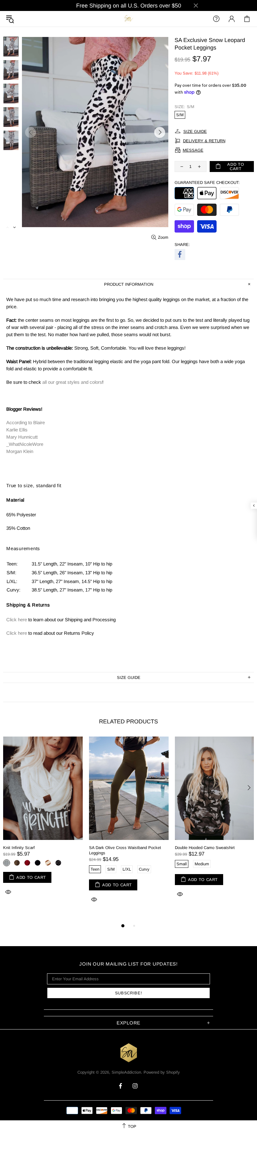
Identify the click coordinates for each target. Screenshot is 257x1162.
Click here (16, 619)
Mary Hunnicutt (22, 437)
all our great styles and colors (72, 382)
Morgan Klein (19, 451)
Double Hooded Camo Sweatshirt (205, 847)
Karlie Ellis (17, 429)
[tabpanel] (43, 823)
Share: (182, 244)
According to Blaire (25, 422)
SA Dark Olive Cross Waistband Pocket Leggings (125, 850)
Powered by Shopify (162, 1072)
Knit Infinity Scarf (19, 847)
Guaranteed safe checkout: (207, 182)
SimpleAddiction (128, 18)
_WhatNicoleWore (24, 444)
